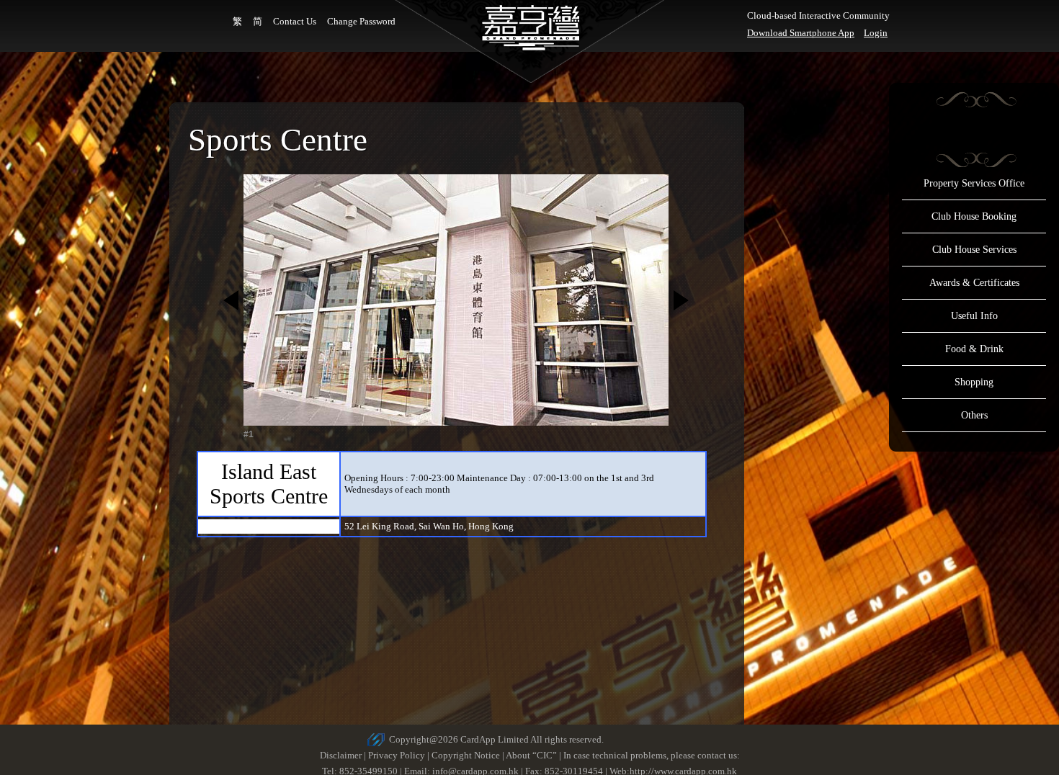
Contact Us (294, 21)
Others (974, 415)
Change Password (361, 21)
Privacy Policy (396, 755)
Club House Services (974, 249)
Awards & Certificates (974, 282)
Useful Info (974, 315)
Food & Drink (974, 349)
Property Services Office (974, 183)
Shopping (974, 382)
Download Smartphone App (800, 32)
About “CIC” (531, 755)
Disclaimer (341, 755)
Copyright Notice (466, 755)
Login (876, 32)
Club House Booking (973, 216)
